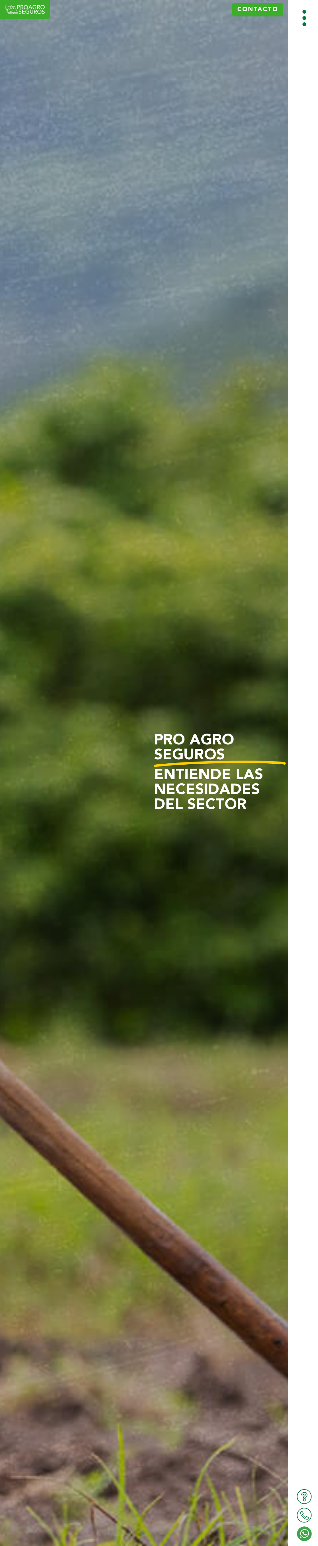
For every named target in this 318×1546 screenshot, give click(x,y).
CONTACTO (257, 10)
